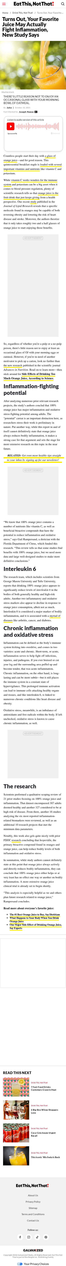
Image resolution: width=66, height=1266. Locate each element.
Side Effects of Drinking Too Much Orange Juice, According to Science (29, 376)
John (9, 107)
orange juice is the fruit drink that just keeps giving (31, 195)
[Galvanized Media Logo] (33, 1250)
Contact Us (33, 1220)
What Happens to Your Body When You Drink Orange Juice (34, 919)
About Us (33, 1195)
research (16, 840)
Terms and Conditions (33, 1214)
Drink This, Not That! (22, 12)
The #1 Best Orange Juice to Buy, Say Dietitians (35, 914)
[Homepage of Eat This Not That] (32, 1186)
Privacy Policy (33, 1201)
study (33, 201)
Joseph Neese (26, 111)
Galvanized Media (25, 1255)
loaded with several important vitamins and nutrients (33, 166)
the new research (13, 365)
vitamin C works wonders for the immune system (30, 182)
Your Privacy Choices (36, 1264)
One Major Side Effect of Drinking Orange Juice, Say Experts (36, 926)
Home (5, 12)
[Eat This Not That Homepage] (34, 4)
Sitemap (33, 1207)
